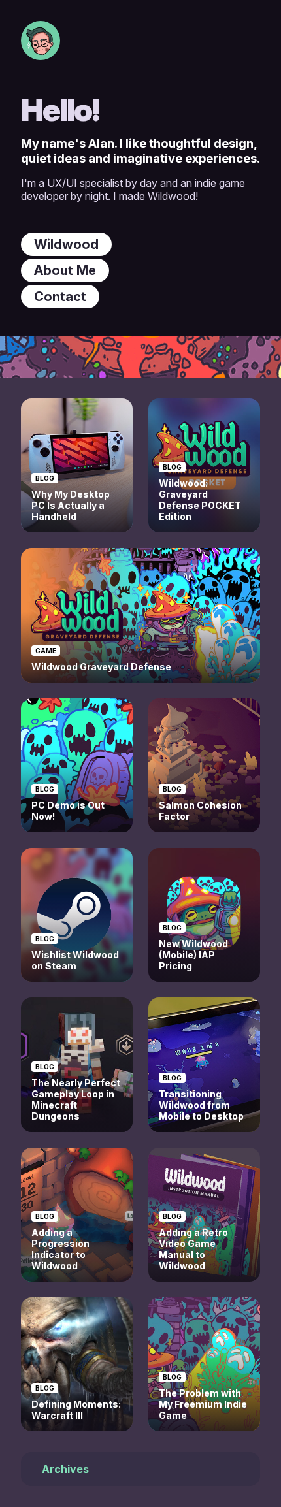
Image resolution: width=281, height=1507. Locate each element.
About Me (65, 270)
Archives (65, 1469)
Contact (60, 296)
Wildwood (66, 244)
